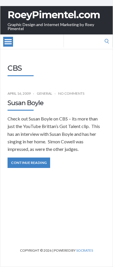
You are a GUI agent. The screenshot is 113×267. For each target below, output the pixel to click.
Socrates (84, 250)
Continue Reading (29, 162)
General (44, 93)
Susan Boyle (25, 103)
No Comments (71, 93)
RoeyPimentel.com (54, 15)
